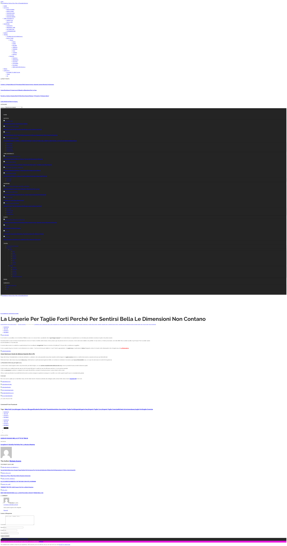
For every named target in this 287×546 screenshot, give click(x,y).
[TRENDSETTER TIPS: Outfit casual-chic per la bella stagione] (5, 484)
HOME (5, 6)
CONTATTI (7, 70)
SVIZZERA (15, 63)
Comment (3, 524)
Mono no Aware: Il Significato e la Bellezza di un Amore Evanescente (22, 239)
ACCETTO (61, 544)
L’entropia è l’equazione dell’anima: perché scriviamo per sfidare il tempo (24, 234)
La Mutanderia (125, 348)
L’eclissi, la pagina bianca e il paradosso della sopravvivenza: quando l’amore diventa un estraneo (27, 84)
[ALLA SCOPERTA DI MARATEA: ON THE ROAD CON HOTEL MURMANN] (8, 478)
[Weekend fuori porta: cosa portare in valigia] (8, 121)
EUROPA (12, 56)
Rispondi (6, 510)
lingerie (99, 324)
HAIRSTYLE (10, 20)
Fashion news (11, 16)
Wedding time (11, 27)
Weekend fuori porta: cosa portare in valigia (16, 123)
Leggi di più (67, 544)
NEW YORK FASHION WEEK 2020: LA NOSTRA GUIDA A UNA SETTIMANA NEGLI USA (22, 492)
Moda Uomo (10, 11)
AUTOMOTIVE (10, 29)
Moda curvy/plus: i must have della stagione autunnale (15, 475)
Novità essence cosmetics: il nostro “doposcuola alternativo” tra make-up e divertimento (28, 164)
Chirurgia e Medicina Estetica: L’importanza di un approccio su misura (22, 170)
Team (8, 74)
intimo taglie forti (92, 324)
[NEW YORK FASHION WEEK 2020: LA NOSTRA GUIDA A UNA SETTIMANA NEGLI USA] (4, 490)
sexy (142, 324)
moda (139, 324)
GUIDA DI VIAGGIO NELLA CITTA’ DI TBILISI (14, 438)
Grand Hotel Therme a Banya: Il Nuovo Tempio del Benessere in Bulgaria (23, 159)
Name (2, 527)
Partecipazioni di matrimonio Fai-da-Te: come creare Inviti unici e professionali (25, 194)
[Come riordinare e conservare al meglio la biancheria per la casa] (16, 186)
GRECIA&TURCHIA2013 (19, 67)
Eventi (6, 32)
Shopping (7, 23)
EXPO (14, 41)
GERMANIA (15, 59)
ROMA (14, 43)
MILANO (15, 45)
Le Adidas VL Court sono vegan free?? (14, 200)
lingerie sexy (105, 324)
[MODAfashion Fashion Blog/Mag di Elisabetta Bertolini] (14, 3)
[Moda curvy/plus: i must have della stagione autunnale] (6, 473)
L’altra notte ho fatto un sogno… (9, 101)
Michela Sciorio (22, 324)
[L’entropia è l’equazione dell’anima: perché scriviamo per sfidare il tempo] (6, 231)
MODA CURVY (8, 313)
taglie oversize (152, 324)
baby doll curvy (49, 324)
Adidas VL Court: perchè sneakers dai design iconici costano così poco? (23, 129)
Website (3, 533)
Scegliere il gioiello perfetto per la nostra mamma (18, 444)
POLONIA (15, 65)
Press (5, 68)
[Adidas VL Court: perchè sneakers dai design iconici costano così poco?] (11, 126)
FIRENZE (15, 49)
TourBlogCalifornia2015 (15, 36)
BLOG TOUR (10, 38)
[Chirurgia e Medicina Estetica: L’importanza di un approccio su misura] (13, 167)
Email (2, 530)
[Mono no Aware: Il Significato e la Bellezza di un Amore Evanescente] (7, 236)
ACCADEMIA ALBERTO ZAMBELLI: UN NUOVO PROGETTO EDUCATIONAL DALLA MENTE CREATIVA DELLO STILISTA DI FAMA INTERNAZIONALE (40, 140)
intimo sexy (85, 324)
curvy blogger (63, 324)
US (7, 76)
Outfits (6, 7)
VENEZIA (15, 47)
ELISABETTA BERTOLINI (13, 72)
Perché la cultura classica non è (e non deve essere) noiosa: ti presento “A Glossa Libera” (25, 96)
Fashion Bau (10, 14)
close (2, 1)
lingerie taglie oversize (124, 324)
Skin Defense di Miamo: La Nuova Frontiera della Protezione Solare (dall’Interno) (25, 176)
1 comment (36, 324)
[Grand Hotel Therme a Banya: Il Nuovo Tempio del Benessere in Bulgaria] (12, 156)
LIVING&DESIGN (11, 31)
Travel (6, 34)
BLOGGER (3, 313)
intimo (80, 324)
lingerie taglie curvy (113, 324)
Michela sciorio (134, 324)
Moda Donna (10, 9)
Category (3, 107)
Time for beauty (9, 18)
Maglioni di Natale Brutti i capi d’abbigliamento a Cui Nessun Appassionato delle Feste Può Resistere (31, 135)
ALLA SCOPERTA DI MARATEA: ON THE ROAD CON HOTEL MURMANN (18, 481)
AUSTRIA (15, 61)
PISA (14, 50)
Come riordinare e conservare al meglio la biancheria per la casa (19, 90)
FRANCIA (15, 58)
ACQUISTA (9, 25)
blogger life (56, 324)
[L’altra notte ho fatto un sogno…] (6, 225)
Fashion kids (11, 13)
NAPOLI (15, 54)
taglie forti (146, 324)
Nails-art (10, 22)
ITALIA (11, 40)
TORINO (15, 52)
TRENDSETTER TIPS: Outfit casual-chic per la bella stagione (17, 487)
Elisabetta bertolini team (73, 324)
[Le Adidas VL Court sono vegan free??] (8, 197)
